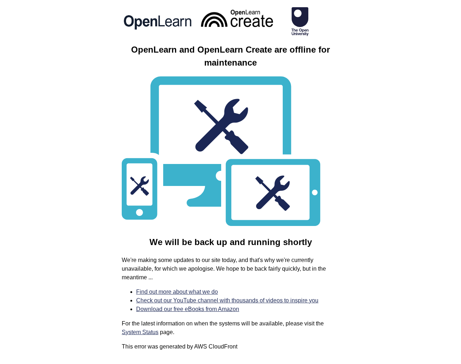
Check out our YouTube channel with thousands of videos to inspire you (227, 300)
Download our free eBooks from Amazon (187, 309)
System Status (140, 332)
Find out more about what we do (177, 292)
